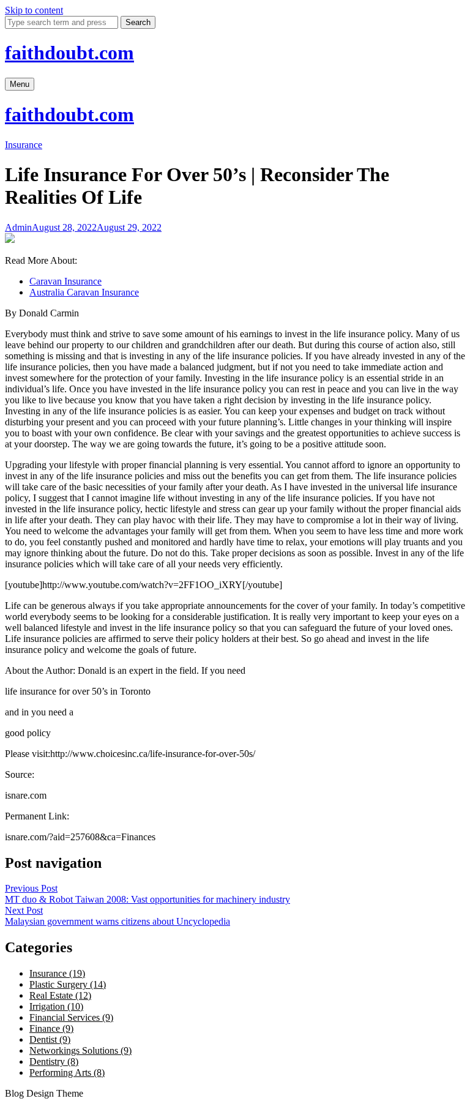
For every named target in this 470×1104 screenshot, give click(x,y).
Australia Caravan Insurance (84, 292)
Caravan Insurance (65, 281)
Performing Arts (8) (67, 1072)
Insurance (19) (57, 973)
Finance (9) (51, 1028)
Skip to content (34, 10)
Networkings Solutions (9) (80, 1050)
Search (138, 22)
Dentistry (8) (53, 1061)
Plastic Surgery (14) (67, 984)
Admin (18, 227)
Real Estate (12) (60, 995)
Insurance (23, 145)
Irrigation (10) (56, 1006)
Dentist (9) (49, 1039)
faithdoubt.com (69, 53)
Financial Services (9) (71, 1017)
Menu (19, 84)
